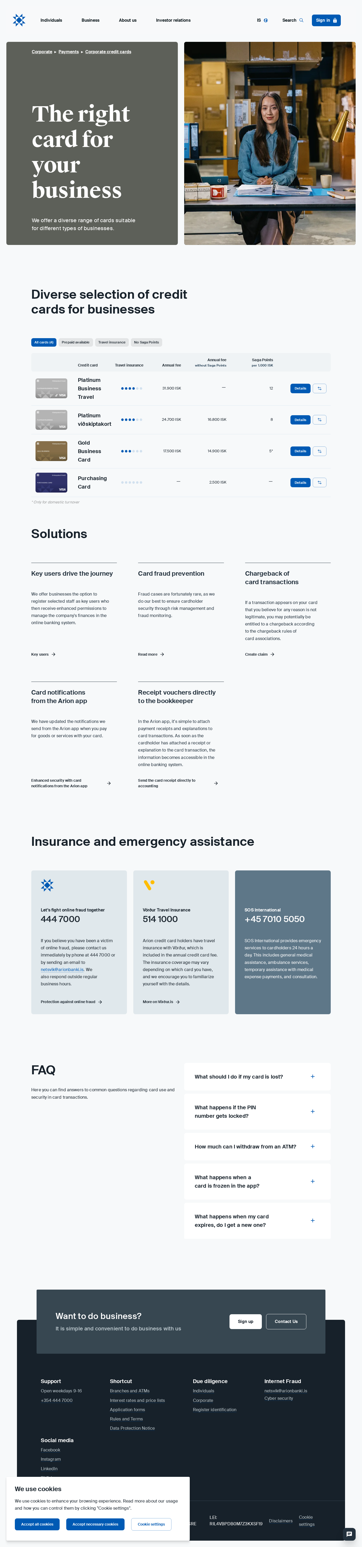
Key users (39, 654)
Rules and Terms (126, 1419)
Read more (147, 654)
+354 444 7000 (57, 1400)
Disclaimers (281, 1521)
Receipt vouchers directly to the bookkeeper (177, 696)
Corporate (203, 1400)
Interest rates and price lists (137, 1400)
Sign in (323, 20)
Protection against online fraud (68, 1001)
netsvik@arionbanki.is (62, 969)
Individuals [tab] (51, 20)
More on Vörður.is (158, 1001)
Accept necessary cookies (95, 1524)
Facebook (50, 1450)
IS (259, 20)
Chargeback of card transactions (272, 577)
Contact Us (286, 1321)
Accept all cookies (37, 1524)
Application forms (127, 1409)
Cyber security (278, 1398)
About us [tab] (127, 20)
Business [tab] (90, 20)
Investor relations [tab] (173, 20)
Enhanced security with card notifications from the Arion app (59, 783)
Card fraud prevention (171, 573)
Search (289, 20)
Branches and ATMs (130, 1391)
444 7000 (60, 919)
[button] (43, 342)
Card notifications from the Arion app (59, 696)
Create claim (256, 654)
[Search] (349, 1534)
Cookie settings (151, 1524)
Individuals (203, 1391)
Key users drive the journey (72, 573)
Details (300, 388)
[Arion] (19, 20)
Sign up (245, 1321)
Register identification (214, 1409)
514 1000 (160, 919)
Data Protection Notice (132, 1428)
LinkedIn (49, 1469)
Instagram (51, 1459)
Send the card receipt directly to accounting (166, 783)
